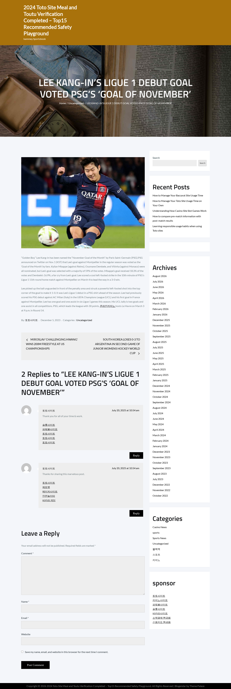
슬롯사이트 (48, 424)
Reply (136, 455)
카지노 (156, 560)
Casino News (160, 527)
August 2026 (160, 275)
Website (25, 634)
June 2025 (158, 352)
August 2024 (160, 407)
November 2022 (161, 490)
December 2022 (161, 484)
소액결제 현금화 (162, 617)
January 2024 (160, 446)
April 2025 (158, 363)
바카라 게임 (48, 500)
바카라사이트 (160, 613)
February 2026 (160, 308)
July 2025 (158, 347)
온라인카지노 (108, 305)
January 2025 (160, 380)
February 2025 (160, 374)
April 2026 (158, 297)
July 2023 (158, 479)
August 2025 (160, 341)
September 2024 (161, 402)
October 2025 (160, 330)
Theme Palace (197, 685)
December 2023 (161, 451)
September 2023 (161, 468)
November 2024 (161, 391)
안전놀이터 (48, 495)
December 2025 (161, 319)
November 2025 (161, 325)
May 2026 (158, 292)
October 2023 (160, 462)
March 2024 (159, 435)
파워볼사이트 (50, 429)
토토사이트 (31, 320)
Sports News (159, 538)
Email (25, 617)
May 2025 (158, 358)
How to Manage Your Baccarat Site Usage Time (178, 195)
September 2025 (161, 336)
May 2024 (158, 424)
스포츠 (156, 554)
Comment (27, 553)
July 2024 (158, 413)
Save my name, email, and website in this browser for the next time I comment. (66, 652)
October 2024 (160, 396)
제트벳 (46, 487)
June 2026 (158, 286)
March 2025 (159, 369)
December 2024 (161, 385)
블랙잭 (156, 549)
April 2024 (158, 429)
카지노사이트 (160, 600)
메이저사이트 (50, 491)
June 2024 (158, 418)
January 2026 (160, 314)
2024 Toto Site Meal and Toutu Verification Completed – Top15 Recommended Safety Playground (50, 20)
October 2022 (160, 495)
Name (25, 601)
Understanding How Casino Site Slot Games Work (179, 210)
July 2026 (158, 281)
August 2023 (160, 473)
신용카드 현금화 (162, 622)
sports (156, 532)
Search (156, 157)
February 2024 (160, 440)
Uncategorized (84, 320)
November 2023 (161, 457)
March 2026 (159, 303)
